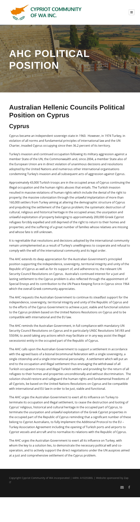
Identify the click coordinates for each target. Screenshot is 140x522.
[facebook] (129, 487)
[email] (122, 487)
